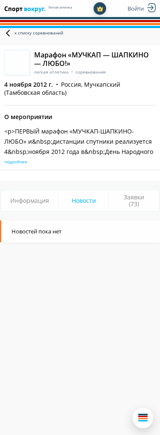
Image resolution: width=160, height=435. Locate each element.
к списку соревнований (39, 33)
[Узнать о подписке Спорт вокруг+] (99, 8)
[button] (143, 418)
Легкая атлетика (60, 7)
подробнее (15, 162)
